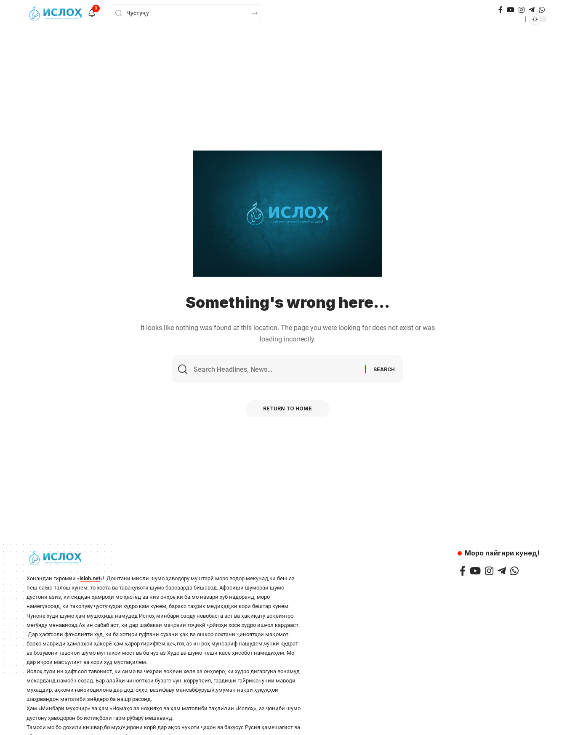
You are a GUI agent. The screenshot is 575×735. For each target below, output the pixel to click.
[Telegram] (532, 10)
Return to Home (287, 408)
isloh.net (90, 578)
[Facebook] (500, 10)
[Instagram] (521, 10)
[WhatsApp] (542, 10)
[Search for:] (276, 369)
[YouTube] (510, 10)
